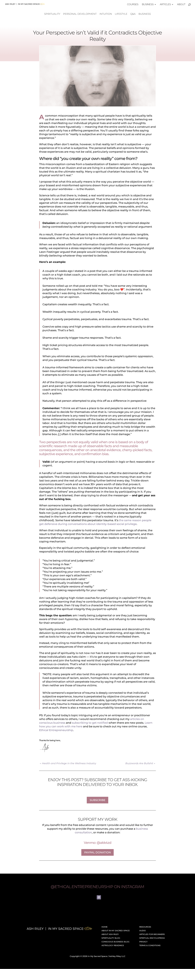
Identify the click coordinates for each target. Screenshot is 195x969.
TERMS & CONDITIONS (150, 945)
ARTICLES (165, 4)
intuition (105, 14)
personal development (80, 14)
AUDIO (142, 930)
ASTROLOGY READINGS (112, 945)
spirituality (52, 14)
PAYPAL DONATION (97, 852)
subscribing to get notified (90, 722)
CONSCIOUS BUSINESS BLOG (115, 942)
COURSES (132, 4)
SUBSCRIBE (97, 800)
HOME (104, 927)
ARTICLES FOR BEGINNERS (152, 934)
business (144, 14)
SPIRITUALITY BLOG (110, 938)
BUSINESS (148, 4)
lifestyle (121, 14)
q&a (133, 14)
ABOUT (181, 4)
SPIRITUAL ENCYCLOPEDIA (152, 938)
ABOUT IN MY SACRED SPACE (115, 930)
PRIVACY (143, 942)
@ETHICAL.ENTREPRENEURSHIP (82, 886)
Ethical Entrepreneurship (56, 730)
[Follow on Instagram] (99, 897)
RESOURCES (145, 927)
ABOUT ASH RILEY (110, 934)
